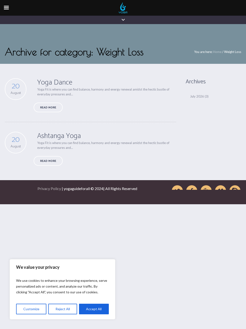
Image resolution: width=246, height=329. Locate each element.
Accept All (94, 309)
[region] (62, 289)
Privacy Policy (49, 188)
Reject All (62, 309)
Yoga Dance (54, 82)
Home (217, 52)
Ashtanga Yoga (59, 136)
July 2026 (197, 96)
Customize (31, 309)
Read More (48, 107)
